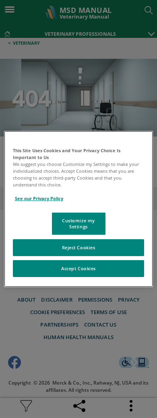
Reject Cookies (78, 247)
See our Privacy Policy (39, 198)
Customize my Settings (78, 223)
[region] (78, 209)
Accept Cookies (78, 268)
